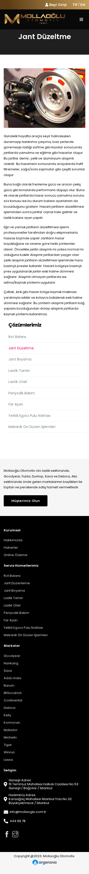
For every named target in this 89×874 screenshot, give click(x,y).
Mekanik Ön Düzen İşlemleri (31, 426)
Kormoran (12, 722)
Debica (9, 707)
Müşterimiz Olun (25, 501)
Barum (9, 685)
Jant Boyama (19, 359)
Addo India (12, 678)
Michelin (10, 737)
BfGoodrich (13, 693)
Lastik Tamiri (19, 370)
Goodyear (12, 655)
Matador (11, 730)
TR (74, 4)
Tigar (8, 744)
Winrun (9, 752)
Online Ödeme (15, 555)
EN (82, 4)
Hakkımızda (13, 540)
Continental (13, 700)
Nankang (11, 663)
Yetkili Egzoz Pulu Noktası (29, 415)
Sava (8, 670)
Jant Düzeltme (21, 348)
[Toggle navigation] (81, 19)
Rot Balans (17, 336)
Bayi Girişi (58, 4)
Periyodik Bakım (21, 393)
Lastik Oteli (17, 381)
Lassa (8, 759)
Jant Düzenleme (17, 583)
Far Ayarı (15, 404)
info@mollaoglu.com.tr (28, 811)
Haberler (11, 547)
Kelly (7, 715)
